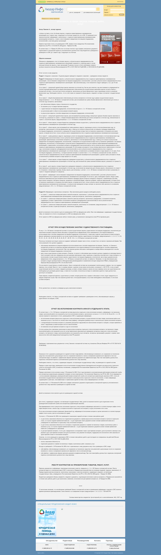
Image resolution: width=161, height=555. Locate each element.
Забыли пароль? (108, 14)
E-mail (106, 10)
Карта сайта (41, 553)
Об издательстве (51, 540)
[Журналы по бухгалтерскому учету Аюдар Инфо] (51, 9)
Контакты (120, 1)
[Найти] (98, 9)
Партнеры (109, 540)
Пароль (106, 12)
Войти (121, 14)
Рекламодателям (83, 540)
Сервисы (50, 1)
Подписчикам (67, 540)
